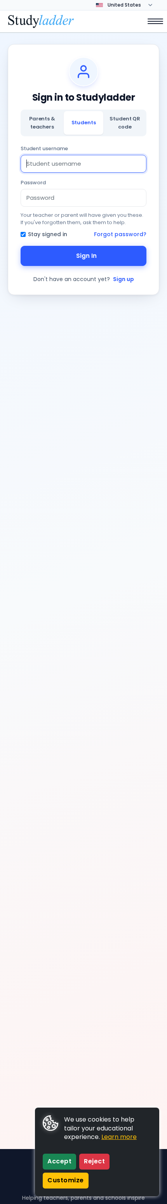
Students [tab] (83, 122)
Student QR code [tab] (125, 122)
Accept (59, 1161)
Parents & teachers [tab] (42, 122)
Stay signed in (47, 234)
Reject (94, 1161)
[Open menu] (151, 21)
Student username (44, 148)
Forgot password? (120, 234)
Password (33, 182)
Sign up (123, 279)
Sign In (86, 256)
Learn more (119, 1136)
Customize (65, 1180)
